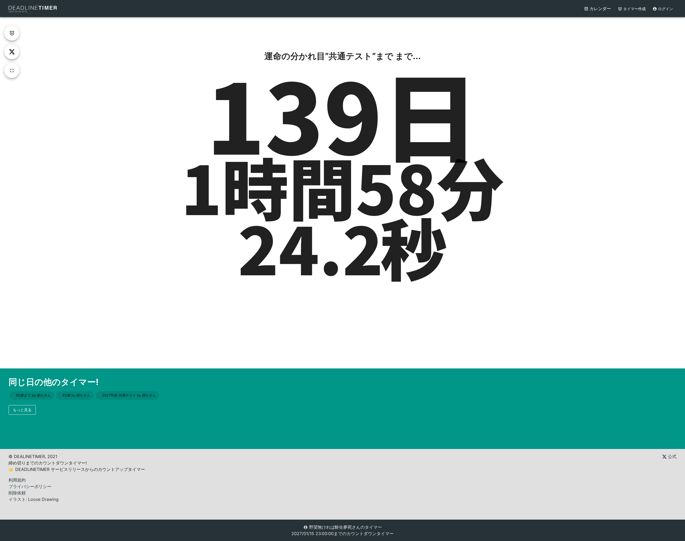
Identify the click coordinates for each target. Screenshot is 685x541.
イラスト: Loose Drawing (34, 499)
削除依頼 (17, 493)
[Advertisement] (342, 29)
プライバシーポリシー (30, 486)
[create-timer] (11, 33)
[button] (32, 395)
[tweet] (11, 51)
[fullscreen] (11, 70)
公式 (671, 456)
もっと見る (22, 409)
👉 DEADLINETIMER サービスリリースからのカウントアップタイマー (77, 469)
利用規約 (17, 480)
